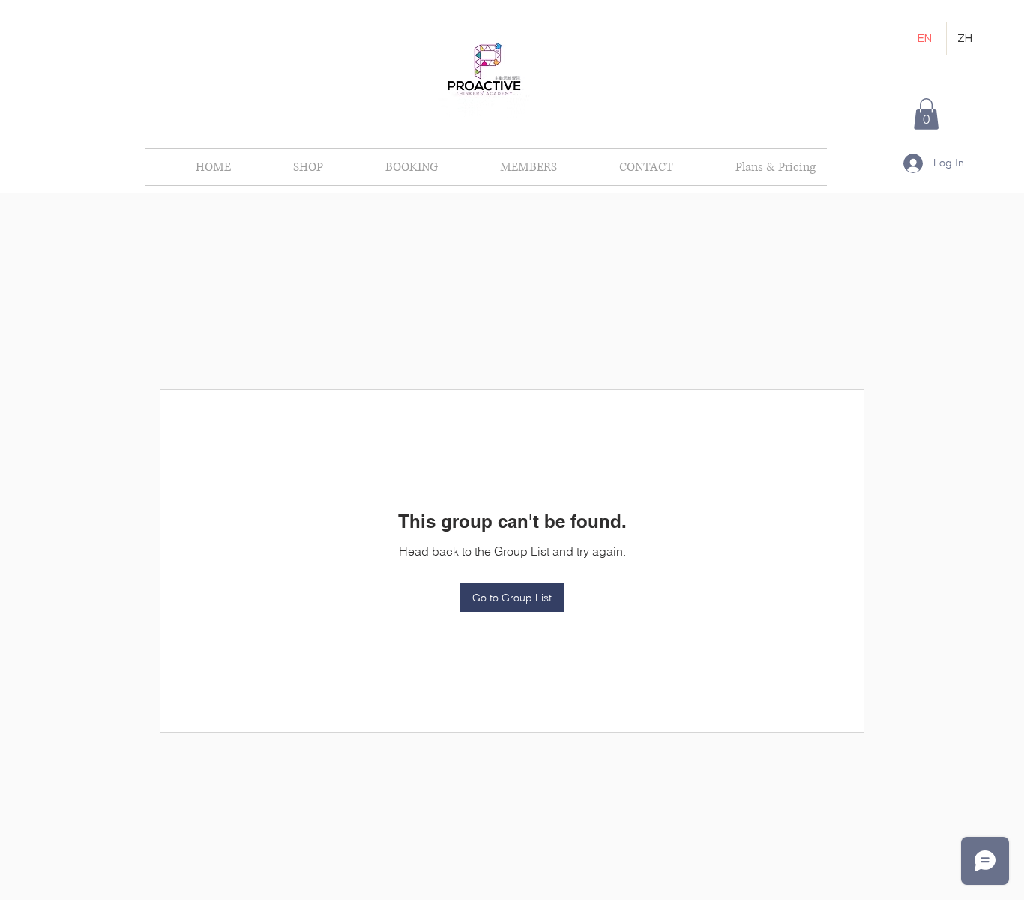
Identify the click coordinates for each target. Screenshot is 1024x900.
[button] (926, 114)
